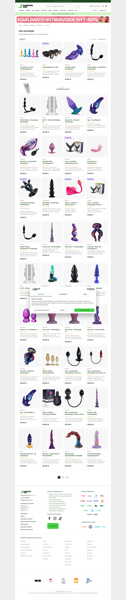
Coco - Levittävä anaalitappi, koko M (94, 203)
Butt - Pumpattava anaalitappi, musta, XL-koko (73, 373)
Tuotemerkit (70, 10)
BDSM (49, 10)
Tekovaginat (46, 553)
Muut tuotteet (35, 10)
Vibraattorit (44, 10)
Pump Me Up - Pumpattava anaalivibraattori (93, 163)
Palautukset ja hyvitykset (26, 518)
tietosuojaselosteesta (42, 304)
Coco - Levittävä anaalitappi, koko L (71, 162)
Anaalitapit (90, 541)
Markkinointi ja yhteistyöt (27, 529)
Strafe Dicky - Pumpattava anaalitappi (96, 68)
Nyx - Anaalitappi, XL (27, 412)
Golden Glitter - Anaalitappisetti (48, 372)
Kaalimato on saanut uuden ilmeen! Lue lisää (63, 13)
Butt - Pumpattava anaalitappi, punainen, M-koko (96, 373)
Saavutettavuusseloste (26, 526)
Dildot (44, 541)
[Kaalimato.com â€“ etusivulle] (26, 492)
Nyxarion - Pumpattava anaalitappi (28, 162)
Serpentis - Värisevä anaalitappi (72, 121)
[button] (78, 6)
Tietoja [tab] (85, 294)
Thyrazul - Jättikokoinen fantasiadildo (51, 454)
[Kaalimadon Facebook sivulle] (49, 518)
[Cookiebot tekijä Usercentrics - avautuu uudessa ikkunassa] (88, 289)
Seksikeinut (90, 550)
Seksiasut (28, 10)
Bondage (67, 547)
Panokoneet (90, 556)
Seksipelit (89, 558)
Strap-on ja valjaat (91, 547)
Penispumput (68, 541)
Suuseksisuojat (68, 556)
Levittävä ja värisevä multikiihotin (27, 203)
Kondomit (55, 10)
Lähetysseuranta (24, 524)
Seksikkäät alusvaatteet (27, 556)
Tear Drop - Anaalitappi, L (51, 329)
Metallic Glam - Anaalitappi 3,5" (48, 162)
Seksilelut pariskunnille (26, 550)
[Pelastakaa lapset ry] (38, 581)
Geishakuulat (68, 564)
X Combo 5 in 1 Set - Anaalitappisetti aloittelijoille (27, 69)
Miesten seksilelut (25, 544)
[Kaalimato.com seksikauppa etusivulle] (31, 6)
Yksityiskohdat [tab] (63, 294)
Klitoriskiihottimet (47, 547)
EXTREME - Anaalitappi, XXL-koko (50, 203)
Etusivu (20, 25)
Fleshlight (45, 558)
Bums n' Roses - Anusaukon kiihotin (49, 413)
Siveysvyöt (89, 544)
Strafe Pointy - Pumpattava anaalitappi (28, 247)
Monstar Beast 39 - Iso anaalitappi (28, 454)
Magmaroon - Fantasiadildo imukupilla (73, 454)
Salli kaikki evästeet (84, 310)
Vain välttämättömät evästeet (41, 310)
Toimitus (95, 10)
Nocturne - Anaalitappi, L (29, 329)
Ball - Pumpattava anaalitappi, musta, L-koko (74, 413)
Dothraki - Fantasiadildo (96, 329)
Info (76, 10)
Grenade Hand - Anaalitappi (70, 68)
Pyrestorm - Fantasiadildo (74, 247)
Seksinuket (89, 553)
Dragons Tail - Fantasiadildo (92, 413)
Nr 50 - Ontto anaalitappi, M (51, 121)
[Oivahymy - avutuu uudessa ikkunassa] (76, 581)
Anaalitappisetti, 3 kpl (50, 67)
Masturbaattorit (47, 556)
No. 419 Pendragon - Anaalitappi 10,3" (94, 454)
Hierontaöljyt (68, 561)
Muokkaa (62, 310)
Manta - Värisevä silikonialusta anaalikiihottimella (71, 204)
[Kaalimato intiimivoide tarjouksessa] (63, 19)
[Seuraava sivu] (67, 477)
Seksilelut (21, 10)
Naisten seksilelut (25, 547)
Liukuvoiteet (63, 10)
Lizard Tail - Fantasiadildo (51, 247)
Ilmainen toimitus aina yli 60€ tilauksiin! (63, 1)
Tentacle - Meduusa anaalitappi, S (94, 247)
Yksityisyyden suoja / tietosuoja (28, 521)
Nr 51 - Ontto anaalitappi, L (29, 288)
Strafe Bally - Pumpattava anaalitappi (29, 121)
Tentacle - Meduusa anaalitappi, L (27, 372)
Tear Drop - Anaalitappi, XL (73, 330)
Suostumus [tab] (41, 294)
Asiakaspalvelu (103, 10)
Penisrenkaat (68, 544)
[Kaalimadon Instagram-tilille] (55, 518)
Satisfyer (45, 550)
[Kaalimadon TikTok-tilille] (60, 518)
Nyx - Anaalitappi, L (94, 120)
